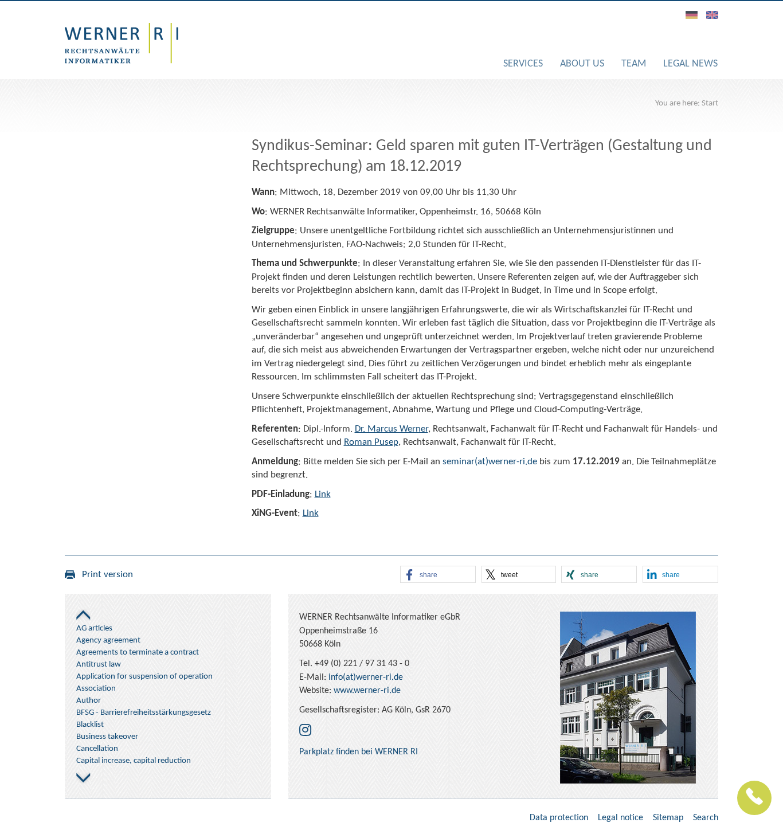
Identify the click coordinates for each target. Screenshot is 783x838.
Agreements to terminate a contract (137, 652)
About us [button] (582, 64)
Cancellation (97, 749)
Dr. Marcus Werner (391, 429)
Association (96, 688)
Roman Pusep (371, 442)
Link (323, 494)
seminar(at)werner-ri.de (490, 462)
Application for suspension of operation (144, 676)
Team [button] (633, 64)
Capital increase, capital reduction (133, 761)
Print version (104, 574)
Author (88, 700)
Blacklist (90, 724)
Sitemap (668, 818)
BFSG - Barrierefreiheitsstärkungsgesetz (143, 712)
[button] (438, 575)
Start (710, 103)
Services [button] (523, 64)
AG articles (94, 628)
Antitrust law (98, 664)
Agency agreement (108, 640)
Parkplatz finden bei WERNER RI (358, 752)
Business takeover (107, 737)
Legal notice (620, 818)
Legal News (690, 64)
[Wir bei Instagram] (305, 731)
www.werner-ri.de (367, 690)
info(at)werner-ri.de (365, 677)
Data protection (559, 818)
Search (705, 818)
